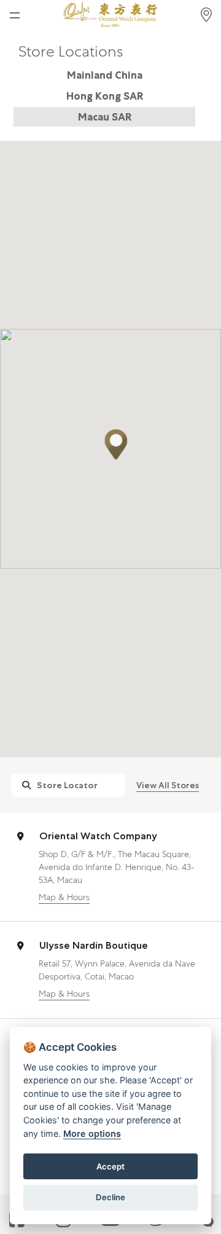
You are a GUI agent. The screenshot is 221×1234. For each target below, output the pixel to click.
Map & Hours (64, 897)
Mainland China (104, 75)
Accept (110, 1166)
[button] (116, 444)
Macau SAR (104, 117)
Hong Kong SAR (104, 96)
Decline (110, 1197)
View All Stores (167, 785)
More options (92, 1133)
